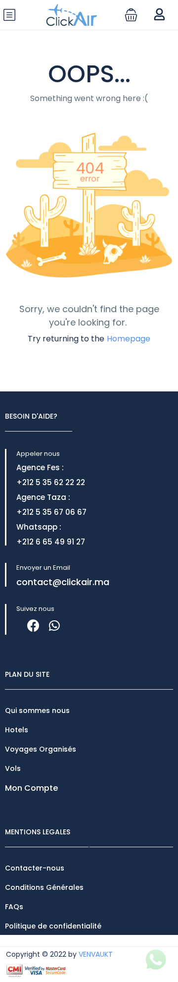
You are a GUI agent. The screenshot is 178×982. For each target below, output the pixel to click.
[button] (131, 14)
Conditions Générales (44, 887)
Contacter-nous (34, 868)
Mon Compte (31, 788)
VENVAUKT (96, 954)
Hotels (16, 730)
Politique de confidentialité (53, 926)
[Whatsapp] (54, 625)
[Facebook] (33, 625)
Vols (13, 768)
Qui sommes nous (37, 710)
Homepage (128, 338)
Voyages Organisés (40, 749)
